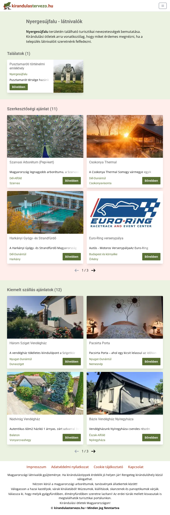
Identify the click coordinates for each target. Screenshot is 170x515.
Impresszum (36, 467)
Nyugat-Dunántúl (21, 359)
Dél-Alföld (16, 178)
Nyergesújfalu (18, 74)
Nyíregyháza (97, 440)
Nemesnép (96, 364)
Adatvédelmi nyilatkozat (70, 467)
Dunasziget (17, 364)
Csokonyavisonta (100, 183)
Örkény (93, 259)
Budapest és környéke (103, 254)
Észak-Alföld (97, 435)
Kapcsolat (135, 467)
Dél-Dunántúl (97, 178)
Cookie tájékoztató (108, 467)
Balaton (15, 435)
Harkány (15, 259)
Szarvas (15, 183)
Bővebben (18, 87)
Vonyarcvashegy (20, 440)
